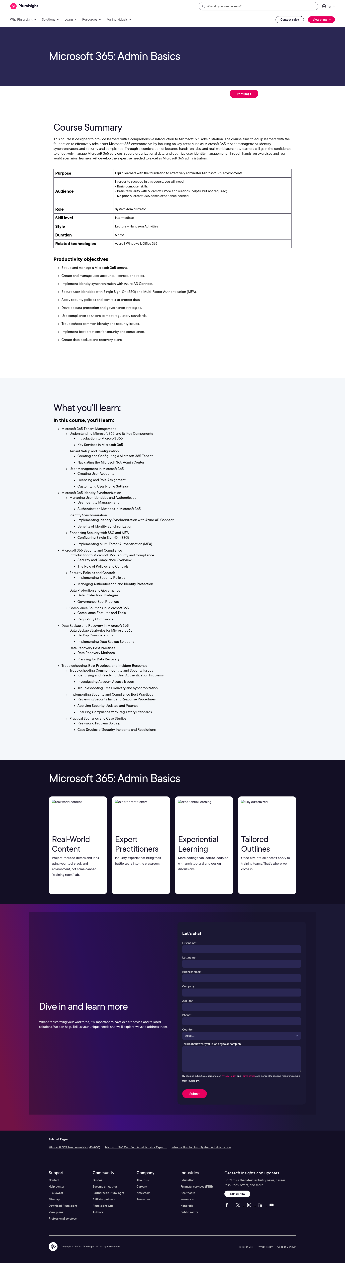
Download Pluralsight (63, 1205)
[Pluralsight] (24, 6)
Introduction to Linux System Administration (201, 1147)
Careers (142, 1186)
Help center (56, 1186)
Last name (189, 957)
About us (143, 1180)
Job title (187, 1001)
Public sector (189, 1212)
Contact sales (290, 19)
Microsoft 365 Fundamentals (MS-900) (74, 1147)
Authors (98, 1212)
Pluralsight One (103, 1205)
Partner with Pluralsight (108, 1193)
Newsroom (143, 1193)
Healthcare (187, 1193)
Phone (186, 1015)
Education (187, 1180)
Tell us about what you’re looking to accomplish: (211, 1044)
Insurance (186, 1199)
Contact (54, 1180)
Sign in (331, 6)
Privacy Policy (228, 1076)
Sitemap (54, 1199)
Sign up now (237, 1194)
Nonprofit (186, 1205)
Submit (194, 1094)
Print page (244, 94)
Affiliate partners (104, 1199)
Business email (191, 972)
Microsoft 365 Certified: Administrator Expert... (136, 1147)
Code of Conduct (286, 1246)
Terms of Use (248, 1076)
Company (188, 986)
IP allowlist (56, 1193)
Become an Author (105, 1186)
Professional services (63, 1218)
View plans (56, 1212)
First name (189, 943)
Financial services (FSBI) (196, 1186)
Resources (143, 1199)
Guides (97, 1180)
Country (187, 1029)
